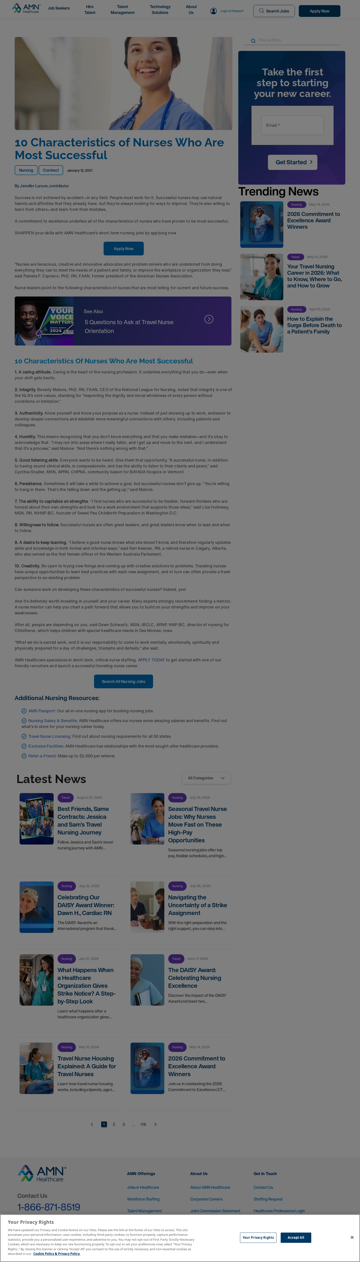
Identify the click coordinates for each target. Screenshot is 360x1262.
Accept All (296, 1237)
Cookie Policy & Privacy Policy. (56, 1253)
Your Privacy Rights (258, 1237)
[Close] (352, 1237)
